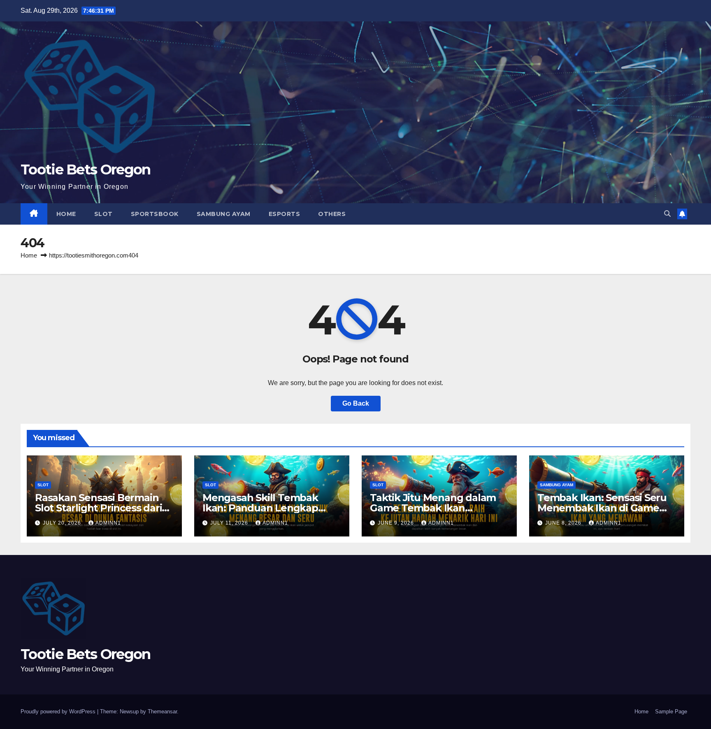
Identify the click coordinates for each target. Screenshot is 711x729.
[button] (667, 213)
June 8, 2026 (564, 523)
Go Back (355, 403)
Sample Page (671, 711)
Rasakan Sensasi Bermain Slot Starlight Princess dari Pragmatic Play (98, 508)
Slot (103, 214)
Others (332, 214)
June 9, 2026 (397, 523)
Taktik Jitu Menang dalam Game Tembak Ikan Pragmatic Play (433, 508)
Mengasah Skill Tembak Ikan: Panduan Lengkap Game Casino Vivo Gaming (265, 508)
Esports (284, 214)
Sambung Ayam (224, 214)
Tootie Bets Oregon (85, 169)
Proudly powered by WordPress (59, 711)
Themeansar (162, 711)
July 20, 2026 (63, 523)
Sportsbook (155, 214)
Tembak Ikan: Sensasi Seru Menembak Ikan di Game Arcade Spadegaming (602, 508)
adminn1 (108, 523)
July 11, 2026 (230, 523)
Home (66, 214)
